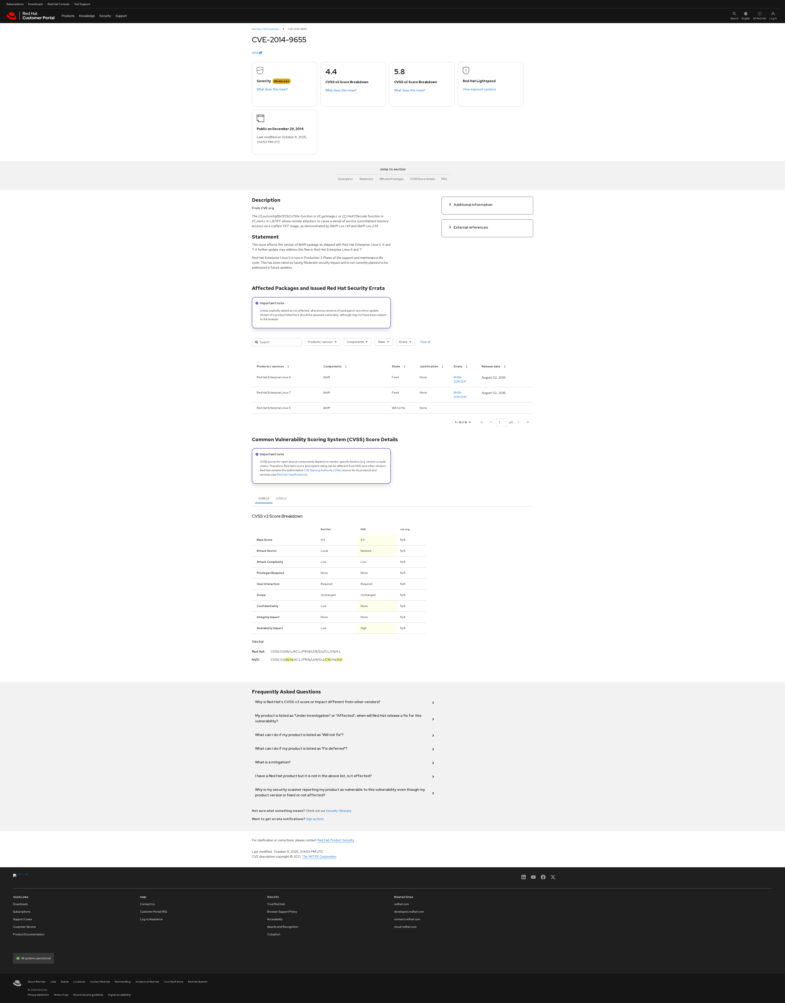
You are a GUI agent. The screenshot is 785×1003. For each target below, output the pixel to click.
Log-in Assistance (151, 919)
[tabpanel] (392, 589)
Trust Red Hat (276, 904)
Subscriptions (15, 4)
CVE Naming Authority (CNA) (323, 470)
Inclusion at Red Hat (147, 981)
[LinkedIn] (523, 878)
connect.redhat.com (407, 919)
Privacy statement (38, 994)
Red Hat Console (59, 4)
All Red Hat (759, 18)
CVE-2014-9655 (297, 29)
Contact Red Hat (100, 981)
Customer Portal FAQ (153, 911)
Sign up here (315, 819)
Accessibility (275, 919)
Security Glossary (338, 811)
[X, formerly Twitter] (553, 878)
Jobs (53, 981)
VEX (255, 53)
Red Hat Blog (123, 981)
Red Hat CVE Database (265, 29)
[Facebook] (543, 878)
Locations (79, 981)
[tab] (264, 498)
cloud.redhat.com (405, 927)
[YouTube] (533, 878)
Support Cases (22, 919)
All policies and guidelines (88, 994)
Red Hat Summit (197, 981)
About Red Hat (36, 981)
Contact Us (147, 904)
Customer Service (24, 927)
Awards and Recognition (282, 927)
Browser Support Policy (282, 911)
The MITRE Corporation (319, 856)
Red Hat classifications (291, 474)
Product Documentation (28, 934)
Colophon (273, 934)
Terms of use (61, 994)
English (746, 18)
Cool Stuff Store (173, 981)
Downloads (35, 4)
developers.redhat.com (409, 911)
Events (64, 981)
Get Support (82, 4)
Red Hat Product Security (335, 840)
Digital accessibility (119, 994)
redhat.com (401, 904)
